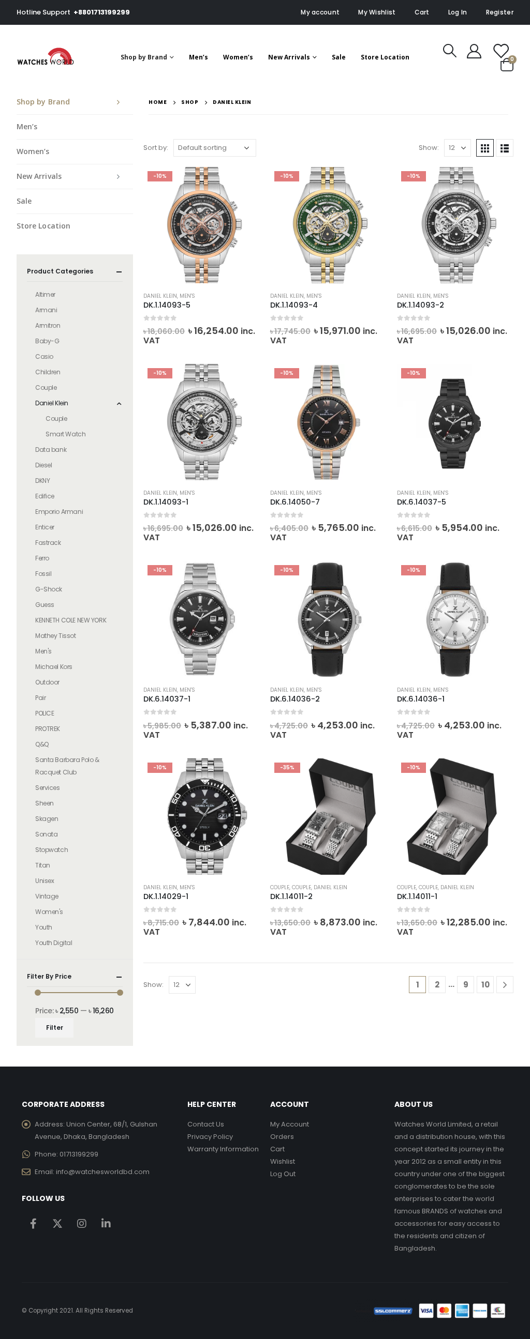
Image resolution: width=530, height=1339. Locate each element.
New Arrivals (289, 57)
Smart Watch (65, 434)
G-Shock (48, 589)
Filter (54, 1027)
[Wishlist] (500, 50)
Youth (43, 927)
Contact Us (205, 1124)
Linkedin (106, 1223)
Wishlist (282, 1161)
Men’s (198, 57)
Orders (282, 1137)
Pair (40, 697)
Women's (49, 911)
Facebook (33, 1223)
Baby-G (47, 341)
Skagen (46, 818)
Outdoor (47, 682)
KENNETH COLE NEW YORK (70, 620)
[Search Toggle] (450, 50)
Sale (339, 57)
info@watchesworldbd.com (103, 1172)
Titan (42, 865)
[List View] (504, 148)
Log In (457, 12)
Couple (279, 887)
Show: (429, 148)
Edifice (44, 496)
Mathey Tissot (55, 635)
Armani (46, 310)
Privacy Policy (210, 1137)
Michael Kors (53, 666)
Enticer (44, 527)
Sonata (46, 834)
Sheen (44, 803)
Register (499, 12)
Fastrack (48, 542)
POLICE (44, 713)
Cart (422, 12)
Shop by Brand (144, 57)
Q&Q (42, 744)
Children (48, 372)
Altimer (45, 294)
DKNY (42, 480)
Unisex (44, 880)
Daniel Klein (160, 296)
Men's (187, 296)
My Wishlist (376, 12)
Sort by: (155, 148)
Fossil (43, 573)
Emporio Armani (59, 511)
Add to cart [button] (242, 184)
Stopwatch (51, 849)
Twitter (57, 1223)
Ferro (42, 558)
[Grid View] (485, 148)
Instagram (81, 1223)
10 (485, 984)
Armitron (48, 325)
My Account (289, 1124)
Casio (44, 356)
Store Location (385, 57)
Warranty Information (223, 1149)
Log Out (283, 1174)
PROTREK (47, 728)
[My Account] (474, 50)
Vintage (46, 896)
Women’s (238, 57)
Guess (44, 604)
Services (47, 787)
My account (320, 12)
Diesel (43, 465)
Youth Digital (53, 942)
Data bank (50, 449)
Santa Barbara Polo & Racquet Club (67, 766)
